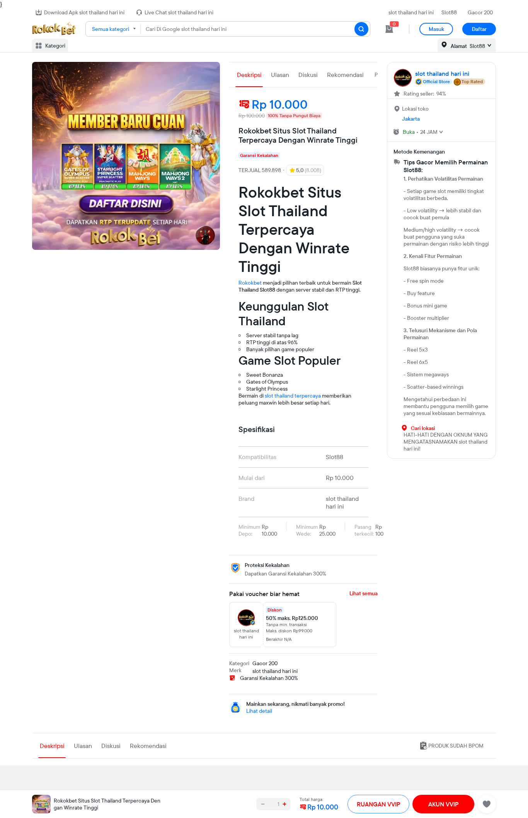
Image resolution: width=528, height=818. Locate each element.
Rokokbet (250, 282)
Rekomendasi (345, 75)
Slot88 (449, 12)
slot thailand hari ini (411, 12)
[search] (361, 29)
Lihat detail (259, 710)
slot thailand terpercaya (293, 395)
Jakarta (411, 118)
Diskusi (308, 75)
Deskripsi (249, 75)
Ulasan (280, 75)
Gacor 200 (480, 12)
